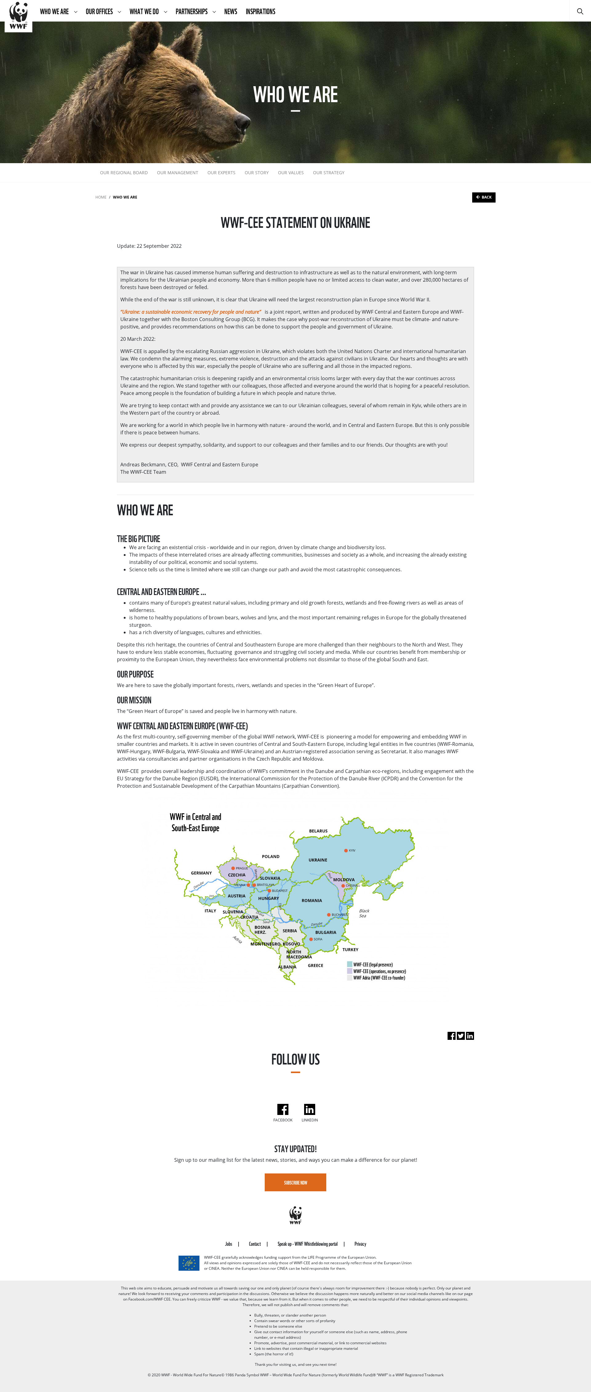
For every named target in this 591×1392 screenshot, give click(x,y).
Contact (255, 1243)
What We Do (145, 10)
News (230, 10)
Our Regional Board (124, 172)
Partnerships (192, 10)
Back (487, 197)
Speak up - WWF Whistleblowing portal (308, 1243)
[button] (75, 10)
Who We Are (55, 10)
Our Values (291, 172)
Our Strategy (328, 172)
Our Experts (221, 172)
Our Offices (100, 10)
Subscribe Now (295, 1182)
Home (101, 197)
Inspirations (260, 10)
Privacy (360, 1243)
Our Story (257, 172)
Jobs (229, 1243)
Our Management (177, 172)
